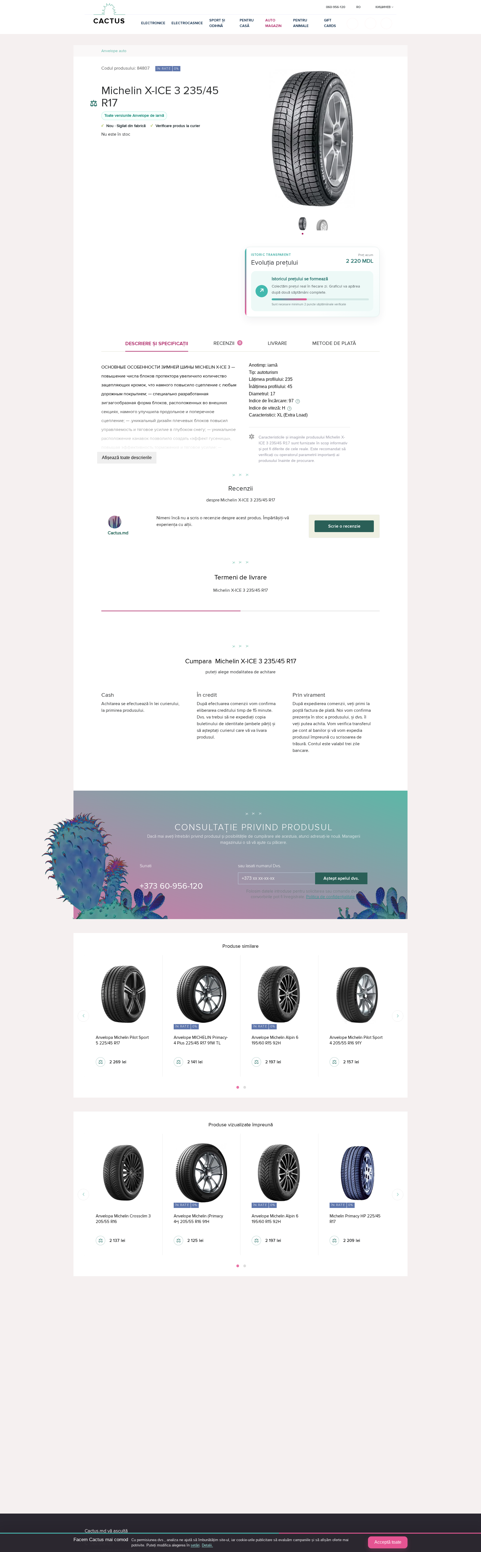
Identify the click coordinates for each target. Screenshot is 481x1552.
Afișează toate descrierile (127, 457)
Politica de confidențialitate (330, 896)
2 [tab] (244, 1087)
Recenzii (227, 343)
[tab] (170, 608)
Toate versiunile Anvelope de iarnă (134, 115)
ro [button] (358, 7)
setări (195, 1545)
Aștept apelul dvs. (341, 878)
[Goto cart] (370, 23)
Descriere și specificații (156, 343)
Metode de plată (334, 343)
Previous (83, 1016)
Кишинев (383, 7)
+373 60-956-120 (171, 886)
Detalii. (207, 1545)
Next (397, 1016)
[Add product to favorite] (94, 92)
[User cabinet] (386, 23)
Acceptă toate (387, 1542)
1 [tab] (237, 1087)
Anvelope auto (113, 50)
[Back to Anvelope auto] (396, 50)
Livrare (277, 343)
